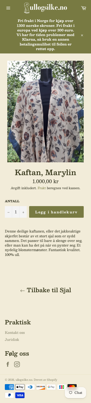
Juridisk (12, 339)
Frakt (42, 188)
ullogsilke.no (24, 379)
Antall (12, 201)
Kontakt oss (15, 332)
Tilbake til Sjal (48, 290)
